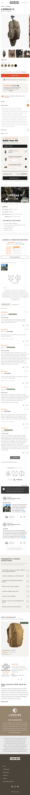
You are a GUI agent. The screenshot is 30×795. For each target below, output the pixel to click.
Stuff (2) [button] (16, 296)
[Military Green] (9, 65)
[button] (2, 2)
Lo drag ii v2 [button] (15, 299)
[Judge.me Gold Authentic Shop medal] (8, 473)
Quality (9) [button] (22, 291)
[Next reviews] (28, 88)
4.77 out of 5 (18, 242)
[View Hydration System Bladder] (5, 159)
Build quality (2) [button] (7, 296)
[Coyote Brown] (12, 65)
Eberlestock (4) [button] (24, 293)
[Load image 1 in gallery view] (4, 54)
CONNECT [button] (5, 775)
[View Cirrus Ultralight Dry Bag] (5, 166)
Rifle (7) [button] (15, 293)
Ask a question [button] (15, 257)
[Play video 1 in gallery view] (19, 54)
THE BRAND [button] (6, 769)
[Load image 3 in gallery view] (12, 54)
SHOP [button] (4, 766)
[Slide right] (28, 54)
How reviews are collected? (9, 462)
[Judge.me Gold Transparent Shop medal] (15, 473)
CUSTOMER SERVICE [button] (8, 781)
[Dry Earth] (2, 65)
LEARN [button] (4, 778)
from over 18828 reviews (5, 674)
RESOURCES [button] (6, 772)
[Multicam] (5, 65)
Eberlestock (16, 791)
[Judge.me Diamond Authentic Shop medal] (11, 278)
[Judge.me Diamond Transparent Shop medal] (18, 278)
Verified (14, 282)
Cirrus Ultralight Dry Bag (14, 164)
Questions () (15, 304)
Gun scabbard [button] (23, 296)
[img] (4, 312)
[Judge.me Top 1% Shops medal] (21, 473)
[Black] (15, 65)
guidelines (18, 732)
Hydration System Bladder (15, 156)
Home (2, 6)
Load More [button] (15, 457)
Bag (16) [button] (7, 291)
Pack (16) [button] (14, 291)
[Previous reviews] (2, 88)
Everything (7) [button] (6, 293)
